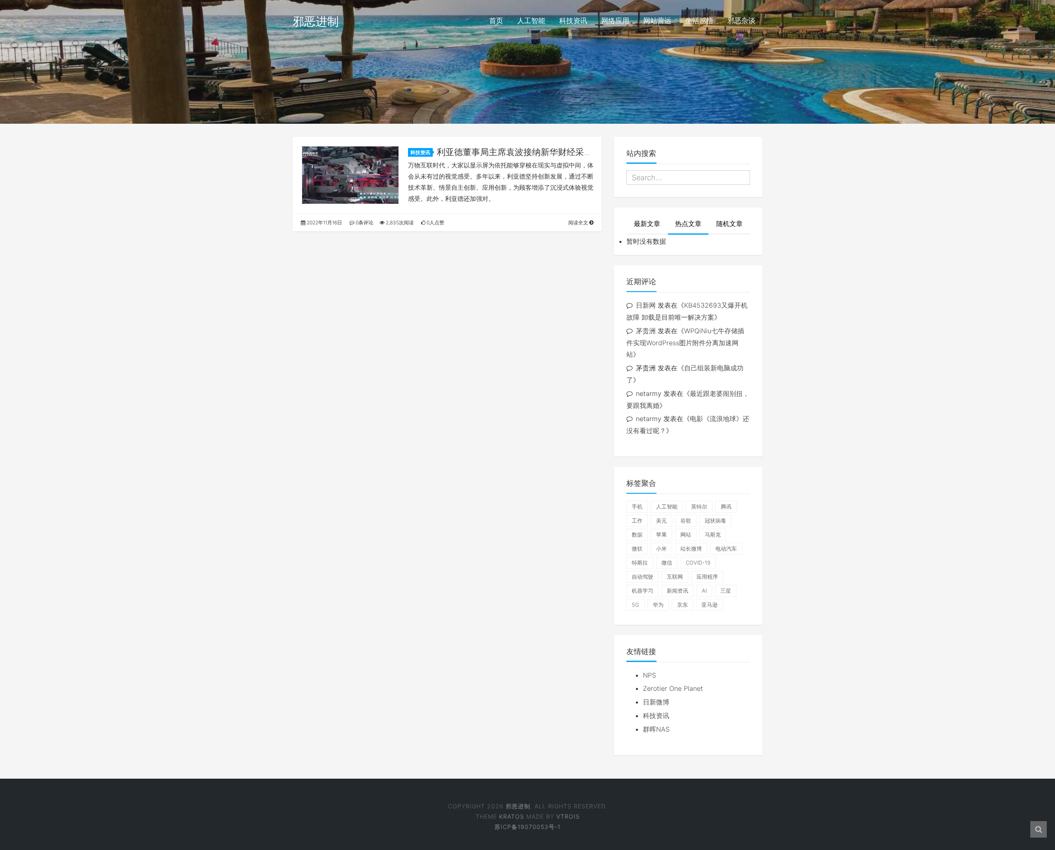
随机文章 (729, 223)
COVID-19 (698, 562)
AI (704, 590)
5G (635, 604)
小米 (661, 548)
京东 (682, 604)
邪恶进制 (316, 21)
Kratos (511, 816)
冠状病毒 (715, 520)
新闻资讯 (677, 590)
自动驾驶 (642, 576)
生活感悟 (699, 20)
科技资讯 (573, 20)
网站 (685, 534)
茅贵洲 (646, 331)
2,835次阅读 (399, 222)
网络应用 (615, 20)
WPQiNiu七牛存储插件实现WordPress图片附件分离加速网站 (685, 343)
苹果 (661, 534)
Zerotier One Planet (673, 688)
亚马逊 (709, 604)
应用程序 (707, 576)
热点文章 (688, 223)
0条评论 (363, 222)
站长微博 (691, 548)
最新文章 (647, 223)
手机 (637, 506)
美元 (661, 520)
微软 (637, 548)
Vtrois (568, 816)
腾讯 (726, 506)
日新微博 (656, 702)
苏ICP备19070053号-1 (527, 826)
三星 (725, 590)
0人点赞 (434, 222)
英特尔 (699, 506)
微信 (666, 562)
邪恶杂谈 (741, 20)
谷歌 (685, 520)
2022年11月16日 (323, 222)
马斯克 (713, 534)
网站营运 (657, 20)
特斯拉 (640, 562)
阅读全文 (578, 222)
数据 (637, 534)
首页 (496, 20)
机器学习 (642, 590)
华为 (658, 604)
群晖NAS (656, 729)
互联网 (675, 576)
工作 (637, 520)
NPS (649, 675)
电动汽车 (726, 548)
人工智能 (531, 20)
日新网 (646, 305)
